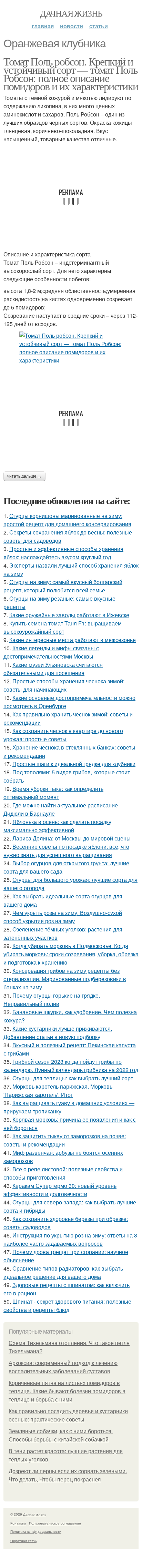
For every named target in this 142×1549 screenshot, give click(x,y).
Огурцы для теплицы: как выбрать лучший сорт (72, 1078)
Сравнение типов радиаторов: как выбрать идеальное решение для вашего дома (63, 1272)
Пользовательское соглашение (55, 1523)
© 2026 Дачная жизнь (28, 1514)
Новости (71, 26)
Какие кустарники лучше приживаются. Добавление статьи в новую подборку (57, 1033)
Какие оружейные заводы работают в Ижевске (69, 615)
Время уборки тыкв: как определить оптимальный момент (53, 793)
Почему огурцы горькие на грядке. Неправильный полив (51, 999)
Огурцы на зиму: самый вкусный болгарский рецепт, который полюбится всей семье (62, 586)
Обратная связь (23, 1540)
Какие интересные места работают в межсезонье (72, 640)
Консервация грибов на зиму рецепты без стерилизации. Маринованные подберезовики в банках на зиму (64, 979)
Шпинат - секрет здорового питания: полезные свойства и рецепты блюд (67, 1305)
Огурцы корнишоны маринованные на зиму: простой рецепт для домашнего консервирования (67, 520)
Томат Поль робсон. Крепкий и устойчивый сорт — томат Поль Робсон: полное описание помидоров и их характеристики (70, 73)
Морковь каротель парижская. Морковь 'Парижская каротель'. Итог (57, 1090)
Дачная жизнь (71, 13)
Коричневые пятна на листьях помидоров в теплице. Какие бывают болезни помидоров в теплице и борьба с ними (67, 1391)
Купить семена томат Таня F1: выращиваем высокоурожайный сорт (62, 627)
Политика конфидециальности (35, 1531)
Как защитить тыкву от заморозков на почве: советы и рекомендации (64, 1140)
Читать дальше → (24, 476)
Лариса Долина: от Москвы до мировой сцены (71, 838)
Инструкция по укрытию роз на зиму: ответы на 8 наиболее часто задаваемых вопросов (70, 1239)
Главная (43, 26)
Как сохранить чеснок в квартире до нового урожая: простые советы (63, 735)
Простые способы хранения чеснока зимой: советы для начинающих (63, 685)
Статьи (98, 26)
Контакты (18, 1523)
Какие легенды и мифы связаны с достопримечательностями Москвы (51, 652)
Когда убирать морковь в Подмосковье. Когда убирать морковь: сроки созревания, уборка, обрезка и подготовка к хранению (71, 954)
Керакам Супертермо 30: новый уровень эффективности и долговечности (59, 1190)
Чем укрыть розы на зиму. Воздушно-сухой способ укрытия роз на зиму (62, 917)
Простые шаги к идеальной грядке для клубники (73, 764)
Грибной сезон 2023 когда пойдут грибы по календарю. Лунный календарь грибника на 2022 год (70, 1066)
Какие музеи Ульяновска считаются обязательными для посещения (53, 669)
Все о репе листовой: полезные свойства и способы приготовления (63, 1173)
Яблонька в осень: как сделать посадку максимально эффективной (57, 826)
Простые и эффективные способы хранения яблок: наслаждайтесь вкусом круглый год (63, 553)
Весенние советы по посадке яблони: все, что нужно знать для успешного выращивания (66, 851)
